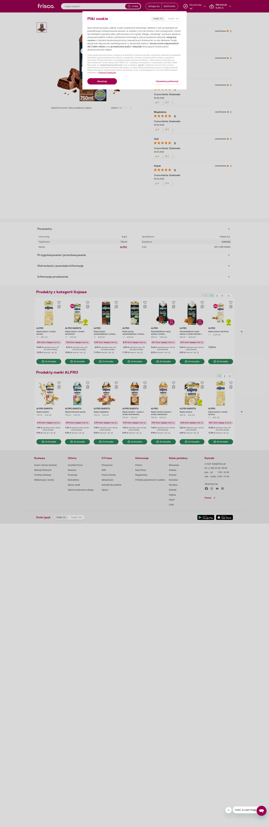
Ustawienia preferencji (167, 81)
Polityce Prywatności (107, 73)
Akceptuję (102, 81)
